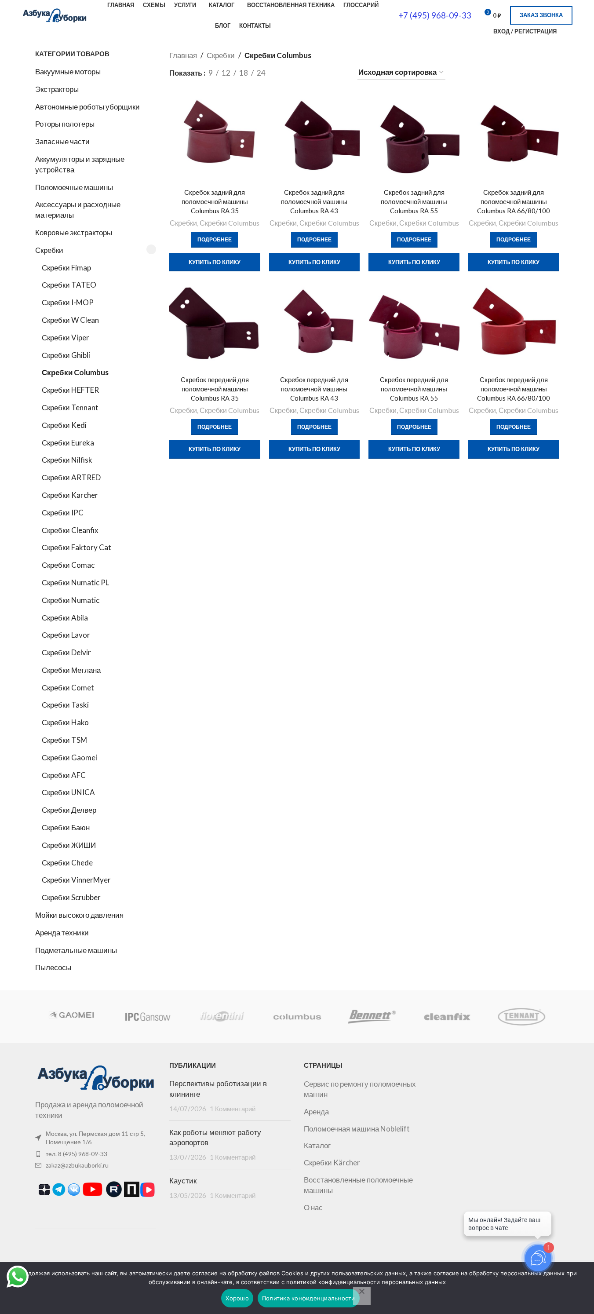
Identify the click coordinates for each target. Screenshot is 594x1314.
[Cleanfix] (446, 1017)
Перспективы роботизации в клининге (218, 1088)
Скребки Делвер (69, 809)
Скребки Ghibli (66, 355)
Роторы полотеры (65, 123)
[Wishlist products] (569, 31)
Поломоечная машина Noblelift (357, 1128)
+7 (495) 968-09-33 (434, 15)
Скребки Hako (65, 722)
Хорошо (237, 1298)
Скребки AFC (64, 775)
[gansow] (147, 1017)
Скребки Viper (65, 337)
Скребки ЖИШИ (69, 845)
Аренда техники (62, 932)
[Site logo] (54, 14)
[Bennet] (372, 1017)
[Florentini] (222, 1017)
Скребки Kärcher (332, 1162)
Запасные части (62, 141)
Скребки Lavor (66, 634)
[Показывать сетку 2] (287, 73)
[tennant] (521, 1017)
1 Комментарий (232, 1109)
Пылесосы (53, 967)
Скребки (49, 250)
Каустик (183, 1180)
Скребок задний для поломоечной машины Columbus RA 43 (314, 201)
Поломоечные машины (74, 187)
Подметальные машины (76, 950)
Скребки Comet (68, 687)
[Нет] (362, 1296)
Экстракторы (57, 89)
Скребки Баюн (66, 827)
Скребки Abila (65, 617)
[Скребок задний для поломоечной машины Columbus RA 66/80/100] (513, 138)
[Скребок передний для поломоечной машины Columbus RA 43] (314, 325)
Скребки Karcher (70, 495)
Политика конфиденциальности (308, 1298)
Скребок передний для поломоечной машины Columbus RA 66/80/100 (513, 389)
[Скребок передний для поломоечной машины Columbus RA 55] (413, 325)
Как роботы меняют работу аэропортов (215, 1137)
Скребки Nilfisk (67, 459)
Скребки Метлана (71, 670)
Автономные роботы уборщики (87, 106)
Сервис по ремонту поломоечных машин (360, 1089)
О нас (313, 1207)
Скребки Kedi (64, 425)
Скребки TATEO (69, 284)
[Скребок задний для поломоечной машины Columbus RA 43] (314, 138)
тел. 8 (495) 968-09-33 (76, 1153)
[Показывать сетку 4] (322, 73)
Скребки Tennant (70, 407)
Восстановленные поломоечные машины (358, 1185)
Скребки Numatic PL (75, 582)
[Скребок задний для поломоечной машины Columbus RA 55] (413, 138)
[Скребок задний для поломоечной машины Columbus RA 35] (214, 138)
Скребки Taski (65, 704)
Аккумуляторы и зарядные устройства (79, 164)
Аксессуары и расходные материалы (77, 209)
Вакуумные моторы (68, 71)
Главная (183, 55)
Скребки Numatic (70, 600)
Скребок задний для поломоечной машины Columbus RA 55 (414, 201)
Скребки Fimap (66, 267)
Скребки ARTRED (71, 477)
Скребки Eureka (68, 442)
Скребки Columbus (75, 372)
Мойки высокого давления (79, 915)
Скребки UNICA (68, 792)
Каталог (317, 1145)
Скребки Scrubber (71, 897)
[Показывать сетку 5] (339, 73)
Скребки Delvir (66, 652)
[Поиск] (481, 31)
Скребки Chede (67, 862)
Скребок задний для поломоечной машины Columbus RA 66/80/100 (513, 201)
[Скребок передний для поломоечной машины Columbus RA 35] (214, 325)
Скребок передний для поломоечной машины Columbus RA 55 (414, 389)
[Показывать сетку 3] (304, 73)
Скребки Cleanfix (70, 530)
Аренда (316, 1111)
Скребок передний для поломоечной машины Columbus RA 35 (215, 389)
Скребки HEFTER (70, 389)
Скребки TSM (64, 740)
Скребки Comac (68, 564)
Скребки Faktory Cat (76, 547)
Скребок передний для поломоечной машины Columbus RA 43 (314, 389)
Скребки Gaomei (69, 757)
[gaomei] (72, 1017)
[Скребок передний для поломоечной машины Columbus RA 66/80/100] (513, 325)
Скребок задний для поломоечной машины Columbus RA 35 (215, 201)
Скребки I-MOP (68, 302)
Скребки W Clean (70, 320)
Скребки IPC (63, 512)
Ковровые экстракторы (73, 232)
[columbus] (296, 1017)
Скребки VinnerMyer (76, 879)
